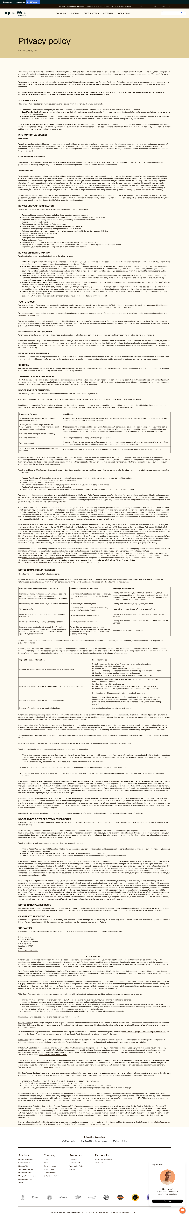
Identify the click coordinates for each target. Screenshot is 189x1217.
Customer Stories (50, 1173)
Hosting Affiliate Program (103, 1159)
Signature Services (25, 1179)
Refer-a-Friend (100, 1163)
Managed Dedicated (25, 1159)
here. (65, 502)
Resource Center (75, 1163)
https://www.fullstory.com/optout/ (53, 1054)
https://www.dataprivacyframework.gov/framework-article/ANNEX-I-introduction (51, 562)
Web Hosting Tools (75, 1166)
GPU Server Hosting (120, 1141)
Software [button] (108, 13)
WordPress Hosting (68, 1141)
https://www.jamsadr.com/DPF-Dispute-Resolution (42, 558)
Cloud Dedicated (24, 1163)
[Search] (181, 13)
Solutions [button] (61, 13)
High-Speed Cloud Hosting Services (94, 1141)
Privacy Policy (49, 1169)
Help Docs (73, 1159)
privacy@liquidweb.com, (113, 781)
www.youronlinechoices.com (33, 1124)
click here (28, 866)
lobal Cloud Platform (52, 1176)
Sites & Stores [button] (91, 13)
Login (164, 6)
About (46, 1163)
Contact (154, 6)
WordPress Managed (25, 1169)
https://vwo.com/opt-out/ (49, 1067)
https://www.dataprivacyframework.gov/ (34, 536)
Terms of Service (50, 1166)
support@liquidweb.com (159, 305)
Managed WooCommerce (27, 1176)
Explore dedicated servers (120, 6)
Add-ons (21, 1183)
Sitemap (72, 1169)
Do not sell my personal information (124, 1212)
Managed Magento (25, 1173)
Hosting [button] (75, 13)
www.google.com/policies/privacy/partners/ (145, 190)
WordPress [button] (124, 13)
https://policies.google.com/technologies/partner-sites (144, 1032)
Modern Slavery (102, 1212)
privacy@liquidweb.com (30, 553)
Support (143, 6)
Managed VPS (23, 1166)
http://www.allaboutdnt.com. (97, 1124)
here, (87, 781)
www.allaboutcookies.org (160, 1122)
